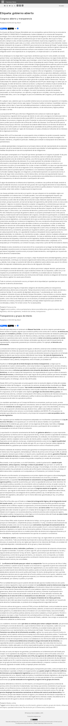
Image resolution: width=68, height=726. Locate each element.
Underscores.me (47, 723)
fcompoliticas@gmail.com (34, 716)
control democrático (12, 705)
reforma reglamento (14, 311)
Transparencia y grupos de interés (16, 315)
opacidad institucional (15, 707)
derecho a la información (27, 705)
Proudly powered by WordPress (24, 723)
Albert (19, 23)
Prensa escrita (11, 307)
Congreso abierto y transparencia (16, 18)
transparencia (40, 311)
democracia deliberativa (39, 309)
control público (10, 309)
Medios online (11, 703)
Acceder (61, 6)
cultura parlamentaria (23, 309)
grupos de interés (55, 705)
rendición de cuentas (28, 311)
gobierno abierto (53, 309)
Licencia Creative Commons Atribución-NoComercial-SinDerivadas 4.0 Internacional (40, 721)
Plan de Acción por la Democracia (34, 707)
